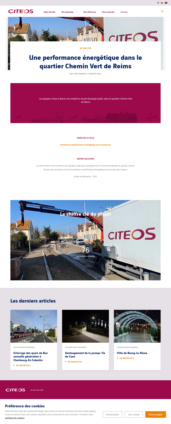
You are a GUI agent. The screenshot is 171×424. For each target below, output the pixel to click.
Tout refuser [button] (134, 414)
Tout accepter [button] (156, 414)
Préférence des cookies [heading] (25, 405)
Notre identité (49, 11)
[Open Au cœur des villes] (15, 390)
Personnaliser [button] (112, 414)
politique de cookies (14, 417)
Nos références (89, 11)
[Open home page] (21, 11)
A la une (124, 11)
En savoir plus (23, 365)
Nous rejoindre (108, 11)
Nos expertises (67, 11)
